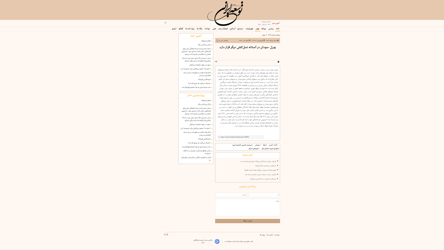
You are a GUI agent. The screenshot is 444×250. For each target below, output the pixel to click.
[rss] (165, 235)
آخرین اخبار (196, 36)
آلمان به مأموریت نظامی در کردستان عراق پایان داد (196, 159)
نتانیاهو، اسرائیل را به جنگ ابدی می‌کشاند (263, 179)
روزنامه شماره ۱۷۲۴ (274, 35)
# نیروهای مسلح (254, 148)
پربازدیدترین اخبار (196, 95)
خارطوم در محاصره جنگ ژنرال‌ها (265, 165)
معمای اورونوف (206, 41)
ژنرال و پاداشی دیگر (264, 23)
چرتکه (263, 29)
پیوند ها (262, 235)
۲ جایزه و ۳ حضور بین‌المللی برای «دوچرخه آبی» (195, 68)
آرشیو (174, 29)
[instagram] (167, 235)
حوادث (208, 29)
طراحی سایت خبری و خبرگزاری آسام (202, 241)
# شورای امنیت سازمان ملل (270, 148)
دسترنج (240, 29)
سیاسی (271, 29)
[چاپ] (278, 62)
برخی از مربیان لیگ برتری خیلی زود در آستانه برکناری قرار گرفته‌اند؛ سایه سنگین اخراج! (196, 59)
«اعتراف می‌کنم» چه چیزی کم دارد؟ (199, 83)
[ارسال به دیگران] (216, 62)
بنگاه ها (200, 29)
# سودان (258, 145)
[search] (167, 23)
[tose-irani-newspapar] (225, 13)
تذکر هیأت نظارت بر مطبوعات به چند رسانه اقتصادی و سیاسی (197, 74)
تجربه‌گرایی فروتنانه (204, 79)
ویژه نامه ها (190, 29)
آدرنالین (233, 29)
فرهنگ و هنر (223, 29)
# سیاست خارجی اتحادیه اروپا (243, 145)
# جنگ (265, 145)
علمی (214, 29)
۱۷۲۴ (271, 40)
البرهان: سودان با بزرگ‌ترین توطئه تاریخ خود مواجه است (258, 161)
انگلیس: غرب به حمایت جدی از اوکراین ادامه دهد (260, 174)
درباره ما (277, 235)
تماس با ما (269, 235)
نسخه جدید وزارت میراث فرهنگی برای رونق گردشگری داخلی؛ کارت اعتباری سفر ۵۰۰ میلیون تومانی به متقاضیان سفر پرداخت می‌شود (196, 51)
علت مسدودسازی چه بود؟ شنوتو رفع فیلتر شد (196, 87)
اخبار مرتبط (247, 155)
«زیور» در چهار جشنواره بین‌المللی (200, 65)
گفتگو (181, 29)
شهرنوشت (250, 29)
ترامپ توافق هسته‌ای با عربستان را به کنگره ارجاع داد (197, 152)
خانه (277, 29)
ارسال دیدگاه (247, 221)
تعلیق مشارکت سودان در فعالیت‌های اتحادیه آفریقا (260, 170)
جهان (257, 29)
